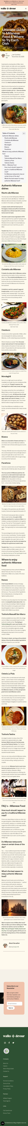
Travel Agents (6, 1101)
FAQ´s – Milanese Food (9, 165)
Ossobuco (8, 142)
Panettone (8, 149)
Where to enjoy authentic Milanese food (13, 153)
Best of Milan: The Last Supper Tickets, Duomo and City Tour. (14, 929)
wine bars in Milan (6, 241)
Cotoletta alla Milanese (11, 140)
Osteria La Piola (9, 160)
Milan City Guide (7, 47)
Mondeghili (8, 145)
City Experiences (7, 1110)
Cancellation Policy (8, 1086)
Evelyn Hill (16, 947)
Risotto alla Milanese (11, 138)
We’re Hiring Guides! (8, 1068)
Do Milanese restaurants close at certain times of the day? (14, 175)
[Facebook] (9, 1043)
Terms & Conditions (8, 1081)
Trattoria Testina (9, 163)
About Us (5, 1063)
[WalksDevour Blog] (8, 8)
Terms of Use (6, 1083)
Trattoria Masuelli (6, 624)
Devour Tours (6, 1113)
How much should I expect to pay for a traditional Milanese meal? (13, 169)
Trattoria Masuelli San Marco (13, 158)
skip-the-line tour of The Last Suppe (13, 553)
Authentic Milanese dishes (10, 136)
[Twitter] (13, 1043)
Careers (5, 1066)
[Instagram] (5, 1043)
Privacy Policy (6, 1089)
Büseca (7, 147)
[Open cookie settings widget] (3, 1123)
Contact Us (6, 1071)
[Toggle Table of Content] (23, 133)
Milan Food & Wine (20, 47)
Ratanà (7, 156)
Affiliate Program (7, 1098)
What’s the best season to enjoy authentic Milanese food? (14, 180)
